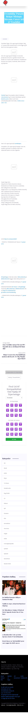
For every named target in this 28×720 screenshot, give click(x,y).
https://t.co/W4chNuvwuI (9, 290)
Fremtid (3, 95)
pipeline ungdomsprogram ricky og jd (10, 696)
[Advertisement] (14, 120)
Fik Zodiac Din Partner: (14, 420)
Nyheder (5, 39)
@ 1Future (14, 287)
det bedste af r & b (6, 689)
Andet (22, 676)
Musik (2, 676)
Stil (14, 676)
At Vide (14, 439)
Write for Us (20, 705)
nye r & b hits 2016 (6, 692)
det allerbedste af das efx (7, 691)
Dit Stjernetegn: (14, 401)
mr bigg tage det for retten (8, 698)
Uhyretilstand (4, 97)
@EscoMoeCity (22, 277)
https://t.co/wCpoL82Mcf (10, 239)
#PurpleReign (4, 277)
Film (2, 680)
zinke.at (3, 705)
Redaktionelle (24, 678)
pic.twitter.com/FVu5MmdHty (8, 292)
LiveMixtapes (18, 143)
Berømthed (17, 678)
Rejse (8, 680)
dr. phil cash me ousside (7, 687)
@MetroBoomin (5, 279)
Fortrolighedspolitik (11, 705)
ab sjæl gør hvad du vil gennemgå (9, 694)
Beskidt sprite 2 (5, 99)
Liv (8, 678)
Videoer (3, 678)
